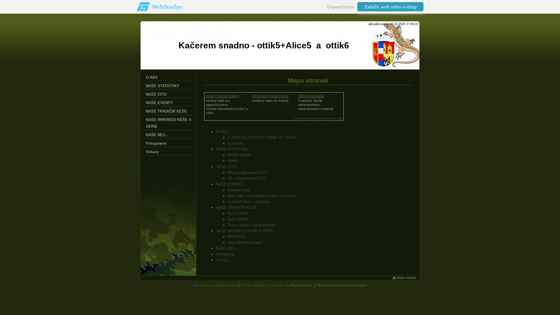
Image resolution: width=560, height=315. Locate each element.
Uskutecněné (239, 190)
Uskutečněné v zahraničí (249, 202)
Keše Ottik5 (238, 213)
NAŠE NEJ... (227, 248)
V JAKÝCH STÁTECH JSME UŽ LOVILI (262, 137)
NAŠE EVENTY (229, 184)
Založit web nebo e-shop (390, 7)
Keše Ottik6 (238, 219)
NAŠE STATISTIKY (232, 149)
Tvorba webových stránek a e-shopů (317, 118)
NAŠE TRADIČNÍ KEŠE (236, 207)
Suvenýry (236, 143)
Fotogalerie (225, 254)
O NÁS (222, 132)
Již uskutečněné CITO (246, 178)
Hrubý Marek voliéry (223, 96)
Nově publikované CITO (248, 172)
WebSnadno (167, 6)
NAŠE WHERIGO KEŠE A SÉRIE (245, 231)
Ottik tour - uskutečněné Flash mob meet (262, 196)
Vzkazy (222, 260)
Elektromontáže (311, 96)
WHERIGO (237, 237)
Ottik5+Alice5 (239, 155)
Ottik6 (233, 161)
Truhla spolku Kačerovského (252, 225)
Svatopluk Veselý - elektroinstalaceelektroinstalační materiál (315, 105)
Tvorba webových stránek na (276, 285)
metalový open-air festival (270, 100)
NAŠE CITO (226, 166)
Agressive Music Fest (270, 96)
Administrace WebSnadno (215, 285)
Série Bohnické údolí (245, 242)
